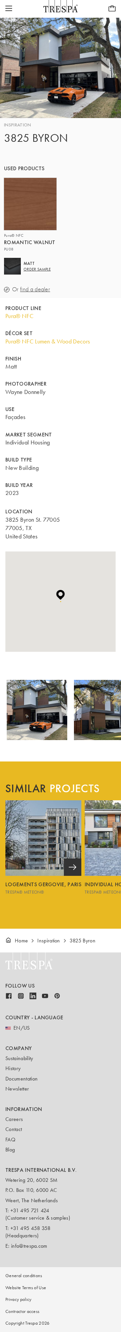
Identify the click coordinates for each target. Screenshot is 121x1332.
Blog (10, 1149)
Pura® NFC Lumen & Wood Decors (47, 341)
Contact (13, 1129)
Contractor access (22, 1311)
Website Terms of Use (25, 1288)
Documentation (21, 1078)
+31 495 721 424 (29, 1210)
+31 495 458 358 (30, 1228)
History (13, 1068)
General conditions (23, 1275)
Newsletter (17, 1089)
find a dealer (35, 289)
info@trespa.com (29, 1246)
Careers (14, 1119)
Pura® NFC (19, 316)
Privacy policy (18, 1299)
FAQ (10, 1139)
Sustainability (19, 1058)
